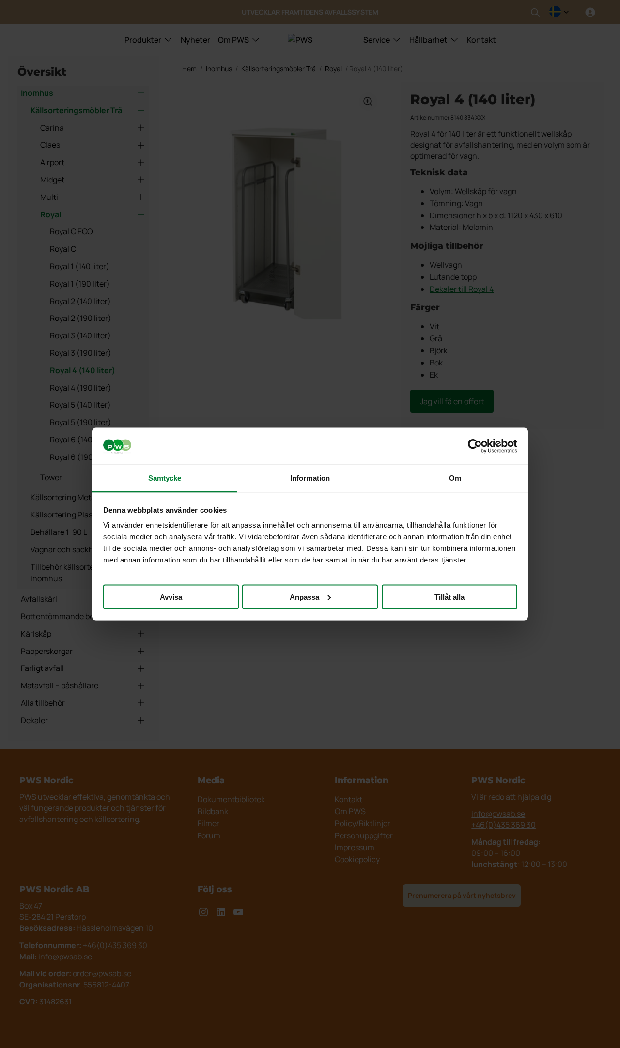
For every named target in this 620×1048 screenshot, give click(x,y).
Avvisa (171, 596)
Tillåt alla (449, 596)
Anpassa (304, 596)
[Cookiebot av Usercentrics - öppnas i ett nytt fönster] (475, 446)
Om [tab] (455, 478)
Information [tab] (310, 478)
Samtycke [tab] (165, 478)
